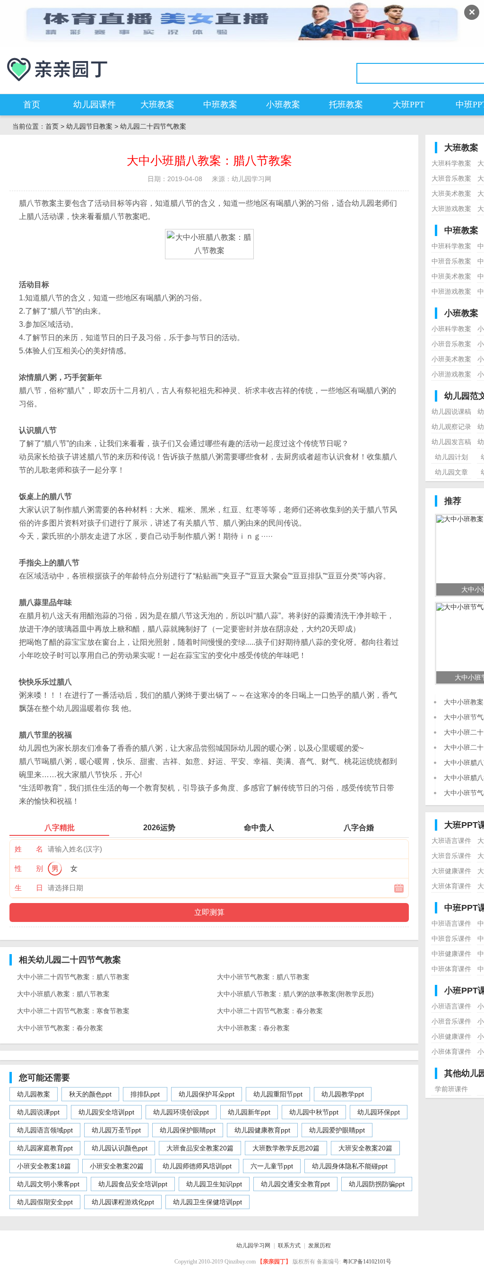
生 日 (29, 888)
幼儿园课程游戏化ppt (123, 1202)
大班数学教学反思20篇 (286, 1148)
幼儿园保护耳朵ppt (206, 1094)
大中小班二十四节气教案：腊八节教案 (73, 977)
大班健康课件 (451, 871)
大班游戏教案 (451, 208)
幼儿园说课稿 (451, 411)
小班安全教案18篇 (44, 1166)
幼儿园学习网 (253, 1245)
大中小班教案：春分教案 (253, 1028)
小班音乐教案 (451, 344)
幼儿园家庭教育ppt (45, 1148)
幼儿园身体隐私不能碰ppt (350, 1166)
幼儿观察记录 (451, 426)
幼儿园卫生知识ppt (214, 1184)
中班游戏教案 (451, 291)
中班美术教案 (451, 276)
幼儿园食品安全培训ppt (132, 1184)
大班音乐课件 (451, 856)
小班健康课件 (451, 1036)
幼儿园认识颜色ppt (119, 1148)
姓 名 (29, 849)
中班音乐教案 (451, 261)
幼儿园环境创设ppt (181, 1112)
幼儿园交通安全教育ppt (295, 1184)
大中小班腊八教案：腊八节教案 (63, 994)
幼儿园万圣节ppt (116, 1130)
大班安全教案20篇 (365, 1148)
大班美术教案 (451, 193)
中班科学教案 (451, 246)
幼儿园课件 (94, 104)
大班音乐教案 (451, 178)
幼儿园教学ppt (342, 1094)
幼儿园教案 (33, 1094)
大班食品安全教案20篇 (199, 1148)
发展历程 (319, 1245)
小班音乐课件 (451, 1021)
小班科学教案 (451, 329)
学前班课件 (451, 1089)
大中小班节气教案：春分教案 (60, 1028)
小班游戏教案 (451, 374)
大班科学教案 (451, 163)
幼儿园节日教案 (89, 126)
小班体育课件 (451, 1051)
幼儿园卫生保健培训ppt (207, 1202)
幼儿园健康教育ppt (262, 1130)
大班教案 (157, 104)
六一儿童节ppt (272, 1166)
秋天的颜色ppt (90, 1094)
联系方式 (289, 1245)
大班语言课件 (451, 840)
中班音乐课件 (451, 938)
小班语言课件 (451, 1006)
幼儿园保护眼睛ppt (188, 1130)
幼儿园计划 (451, 457)
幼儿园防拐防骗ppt (377, 1184)
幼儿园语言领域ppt (45, 1130)
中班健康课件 (451, 953)
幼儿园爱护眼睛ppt (337, 1130)
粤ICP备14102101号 (367, 1261)
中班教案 (220, 104)
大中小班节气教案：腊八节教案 (263, 977)
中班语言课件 (451, 923)
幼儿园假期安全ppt (45, 1202)
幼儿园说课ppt (38, 1112)
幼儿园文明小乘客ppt (48, 1184)
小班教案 (283, 104)
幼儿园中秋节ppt (313, 1112)
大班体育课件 (451, 886)
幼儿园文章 (451, 472)
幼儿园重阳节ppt (277, 1094)
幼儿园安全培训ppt (106, 1112)
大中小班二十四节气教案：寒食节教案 (73, 1011)
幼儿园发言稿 (451, 442)
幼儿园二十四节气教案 (153, 126)
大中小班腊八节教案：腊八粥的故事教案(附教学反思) (295, 994)
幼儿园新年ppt (249, 1112)
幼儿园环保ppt (378, 1112)
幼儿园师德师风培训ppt (197, 1166)
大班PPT (408, 104)
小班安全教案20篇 (117, 1166)
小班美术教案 (451, 359)
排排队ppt (145, 1094)
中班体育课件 (451, 969)
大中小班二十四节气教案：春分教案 (270, 1011)
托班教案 (346, 104)
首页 (31, 104)
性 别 (29, 868)
